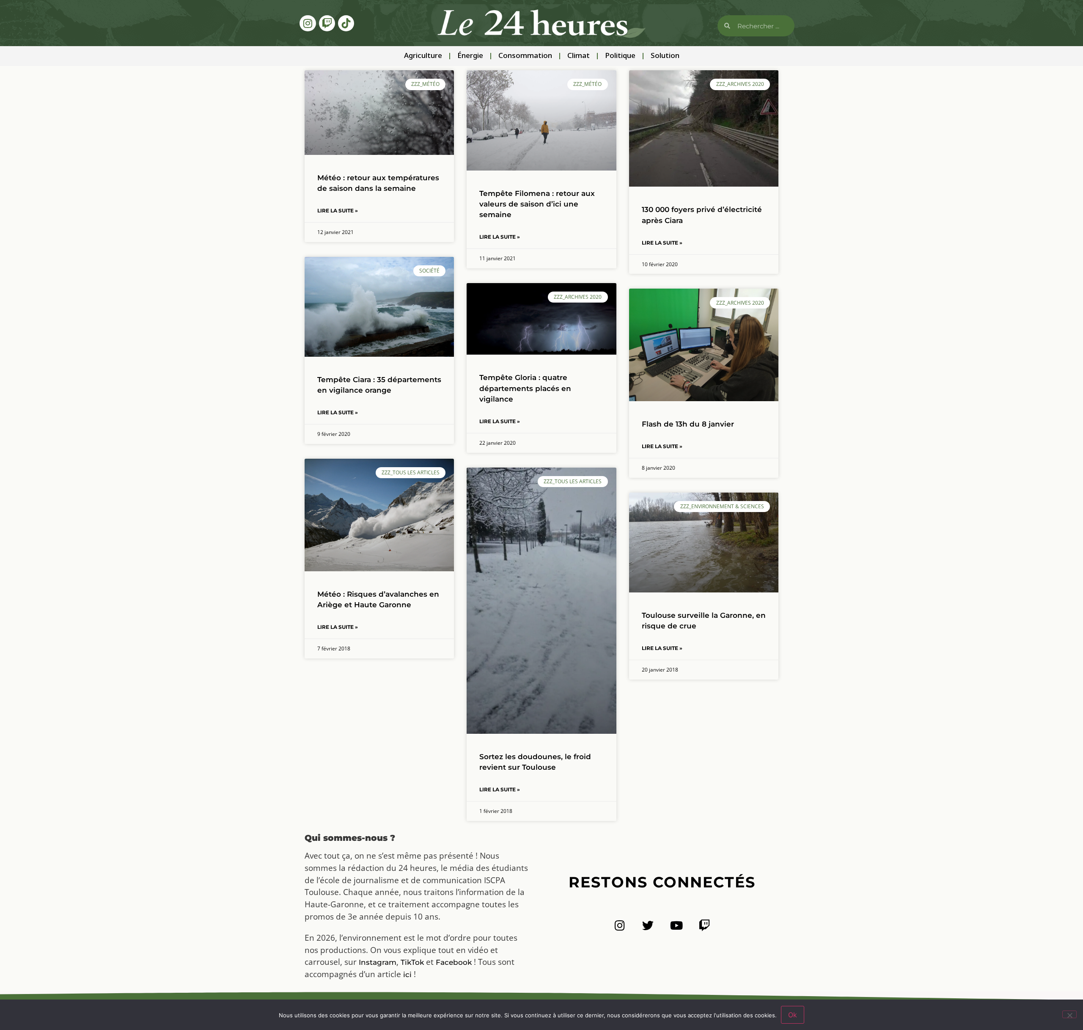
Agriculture (423, 56)
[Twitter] (648, 925)
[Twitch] (327, 23)
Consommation (525, 56)
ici (407, 974)
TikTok (412, 962)
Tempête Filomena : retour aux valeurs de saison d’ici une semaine (537, 204)
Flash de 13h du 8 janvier (688, 424)
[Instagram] (308, 23)
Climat (578, 56)
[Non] (1069, 1014)
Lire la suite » (337, 210)
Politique (620, 56)
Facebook (454, 962)
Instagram (377, 962)
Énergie (470, 56)
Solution (665, 56)
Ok (792, 1015)
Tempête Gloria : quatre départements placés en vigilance (525, 388)
